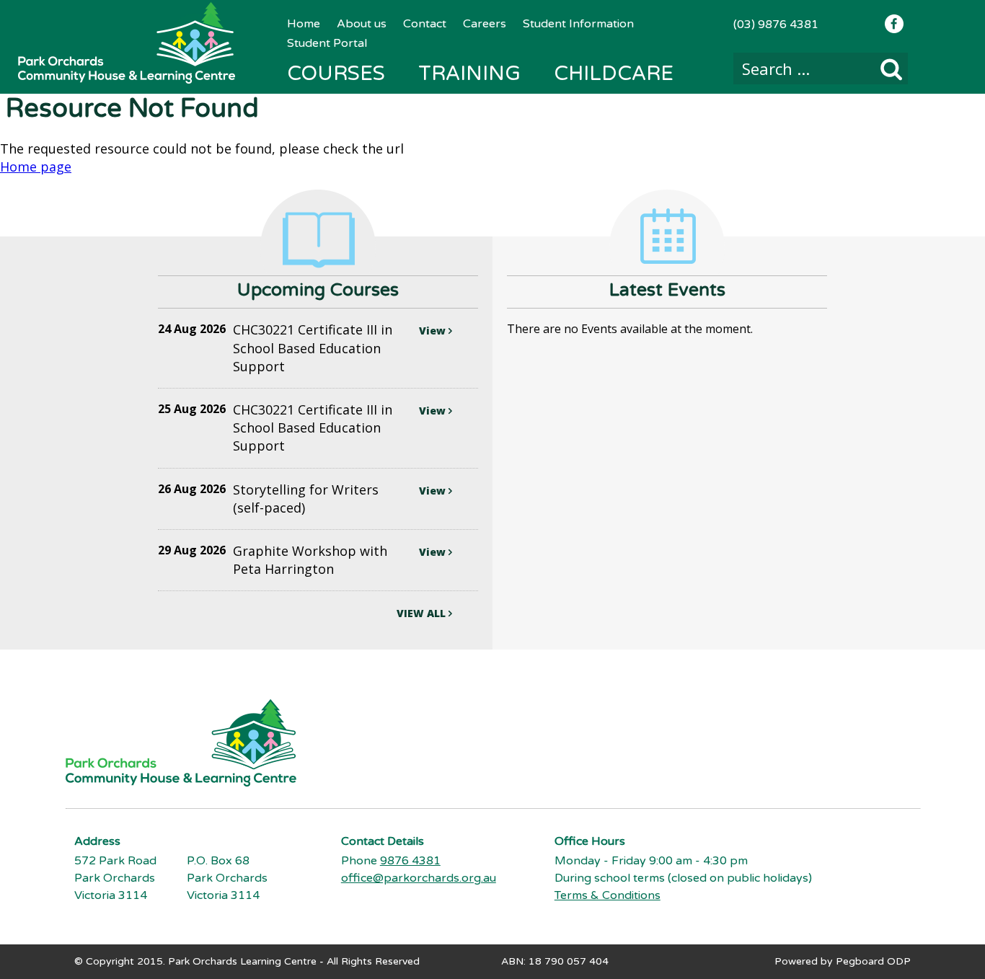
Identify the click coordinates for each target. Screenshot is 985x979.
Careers (484, 24)
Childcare (613, 73)
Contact (424, 24)
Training (469, 73)
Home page (35, 166)
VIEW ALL (423, 613)
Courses (336, 73)
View (434, 330)
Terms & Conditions (608, 895)
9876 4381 (410, 861)
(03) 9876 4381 (775, 24)
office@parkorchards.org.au (418, 878)
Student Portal (327, 43)
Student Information (578, 24)
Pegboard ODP (873, 961)
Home (303, 24)
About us (362, 24)
